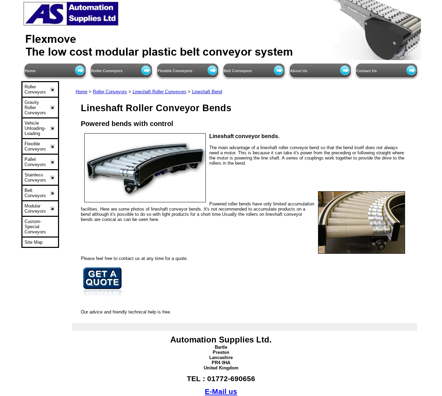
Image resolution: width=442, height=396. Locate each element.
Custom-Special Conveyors (35, 226)
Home (30, 71)
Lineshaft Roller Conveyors (159, 91)
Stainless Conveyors (35, 177)
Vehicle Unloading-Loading (35, 128)
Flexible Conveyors (174, 71)
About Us (298, 71)
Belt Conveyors (238, 71)
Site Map (33, 242)
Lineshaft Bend (207, 91)
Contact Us (366, 71)
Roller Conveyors (107, 71)
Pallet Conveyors (35, 162)
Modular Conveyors (35, 208)
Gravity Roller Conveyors (35, 107)
